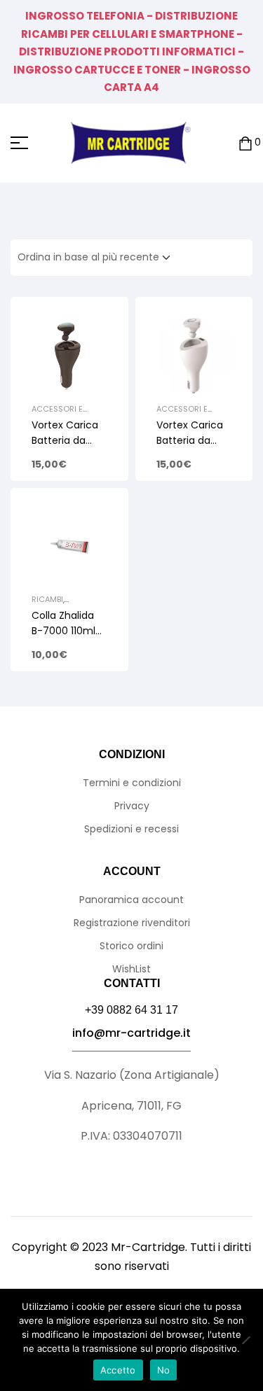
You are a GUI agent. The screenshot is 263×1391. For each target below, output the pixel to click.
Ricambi (47, 599)
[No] (245, 1340)
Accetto (118, 1370)
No (163, 1370)
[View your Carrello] (245, 143)
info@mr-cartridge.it (131, 1033)
